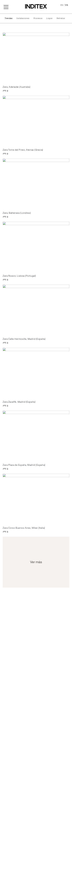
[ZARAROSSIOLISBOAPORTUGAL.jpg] (36, 247)
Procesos (38, 18)
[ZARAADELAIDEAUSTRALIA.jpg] (36, 58)
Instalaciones (22, 18)
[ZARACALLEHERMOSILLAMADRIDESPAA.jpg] (36, 310)
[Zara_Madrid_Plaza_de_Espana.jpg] (36, 436)
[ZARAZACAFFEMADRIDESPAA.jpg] (36, 373)
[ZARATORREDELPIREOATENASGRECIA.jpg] (36, 121)
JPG (4, 91)
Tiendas (8, 18)
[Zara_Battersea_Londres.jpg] (36, 184)
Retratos (61, 18)
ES (66, 5)
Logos (49, 18)
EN (61, 5)
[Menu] (6, 7)
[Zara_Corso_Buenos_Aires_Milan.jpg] (36, 499)
